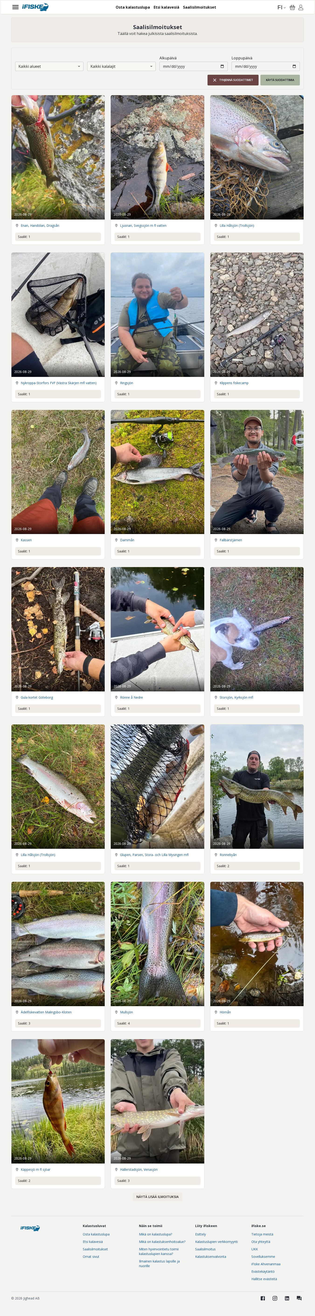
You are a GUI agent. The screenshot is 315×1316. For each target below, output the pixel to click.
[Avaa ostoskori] (292, 7)
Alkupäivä (168, 58)
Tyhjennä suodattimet (236, 80)
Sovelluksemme (263, 1256)
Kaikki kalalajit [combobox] (102, 66)
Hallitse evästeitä (264, 1279)
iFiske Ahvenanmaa (265, 1264)
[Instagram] (275, 1298)
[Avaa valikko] (15, 7)
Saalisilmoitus (205, 1249)
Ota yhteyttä (260, 1241)
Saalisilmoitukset (95, 1249)
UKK (254, 1249)
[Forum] (299, 1298)
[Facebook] (262, 1298)
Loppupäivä (242, 58)
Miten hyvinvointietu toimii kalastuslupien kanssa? (159, 1251)
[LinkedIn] (287, 1298)
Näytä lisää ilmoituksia (157, 1196)
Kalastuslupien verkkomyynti (216, 1241)
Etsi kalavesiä (93, 1241)
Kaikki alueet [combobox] (29, 66)
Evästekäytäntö (263, 1271)
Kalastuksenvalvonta (210, 1256)
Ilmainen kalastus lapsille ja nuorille (159, 1263)
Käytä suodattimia (280, 80)
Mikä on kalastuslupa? (155, 1234)
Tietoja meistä (262, 1234)
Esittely (200, 1234)
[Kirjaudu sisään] (301, 8)
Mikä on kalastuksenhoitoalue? (162, 1241)
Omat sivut (91, 1256)
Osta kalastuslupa (96, 1234)
